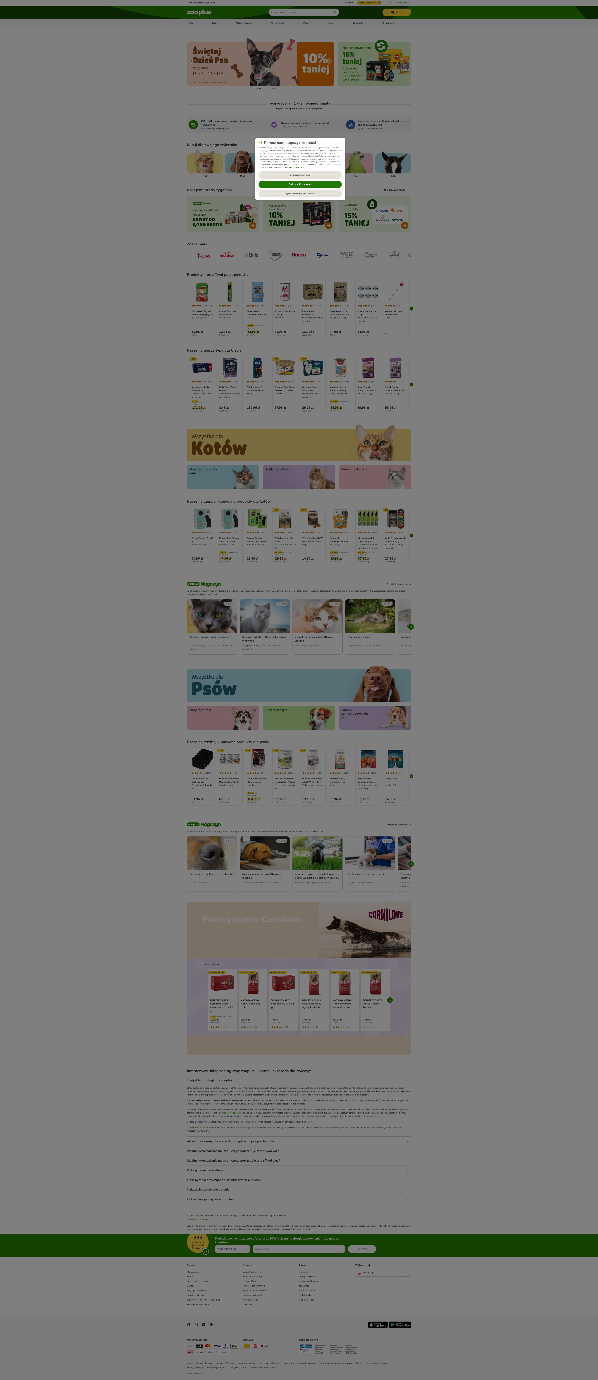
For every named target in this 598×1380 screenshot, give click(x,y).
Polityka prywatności (294, 167)
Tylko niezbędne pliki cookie (300, 193)
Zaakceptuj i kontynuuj (300, 184)
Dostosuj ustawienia (300, 174)
